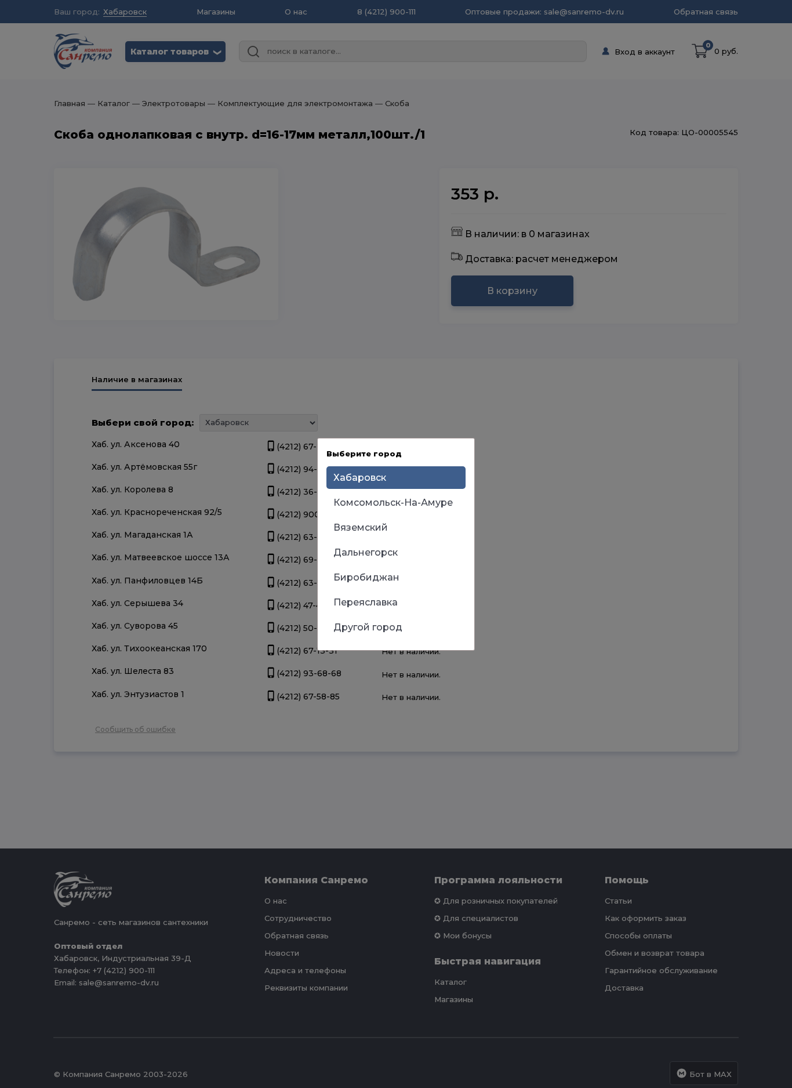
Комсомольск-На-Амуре (393, 502)
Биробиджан (366, 577)
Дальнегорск (365, 552)
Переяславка (365, 602)
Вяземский (360, 527)
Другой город (367, 627)
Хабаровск (359, 477)
